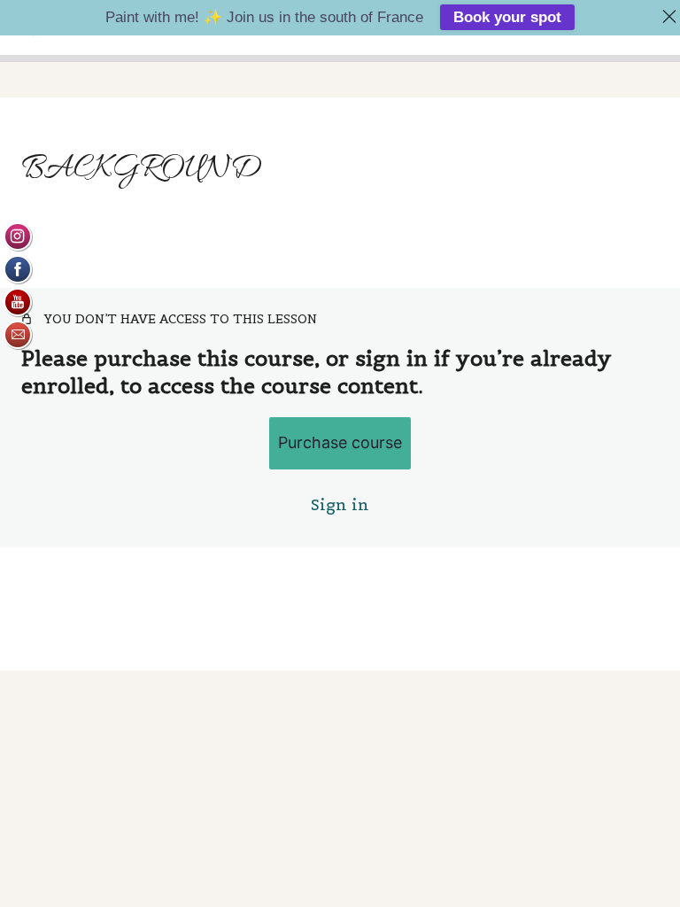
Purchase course (340, 442)
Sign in (340, 504)
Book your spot (507, 17)
